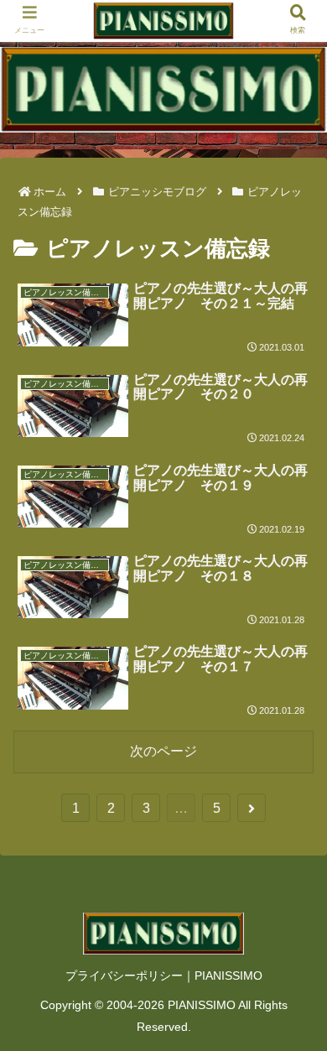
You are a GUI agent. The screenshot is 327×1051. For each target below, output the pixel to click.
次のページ (163, 751)
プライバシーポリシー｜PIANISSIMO (163, 975)
